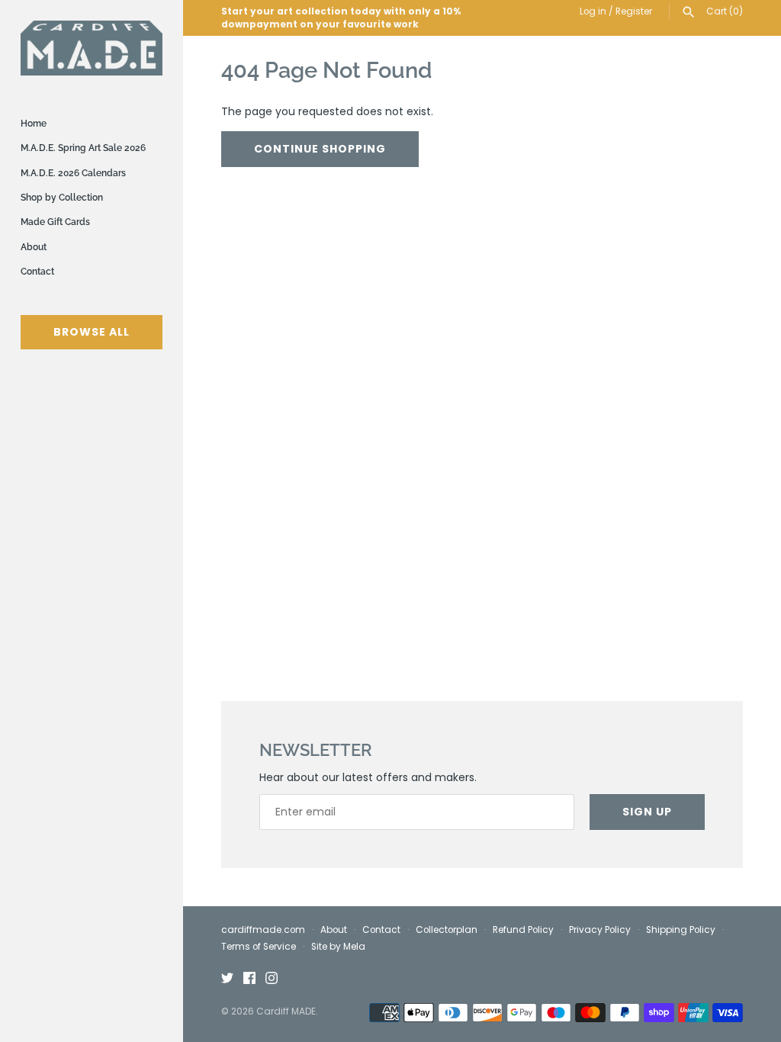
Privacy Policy (600, 930)
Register (633, 11)
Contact (37, 271)
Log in (593, 11)
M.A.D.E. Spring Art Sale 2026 (83, 148)
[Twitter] (227, 979)
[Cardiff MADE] (91, 48)
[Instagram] (271, 979)
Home (34, 123)
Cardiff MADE (286, 1011)
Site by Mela (338, 947)
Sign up (647, 811)
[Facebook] (249, 979)
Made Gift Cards (55, 222)
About (34, 247)
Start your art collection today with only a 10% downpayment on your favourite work (341, 18)
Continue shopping (320, 148)
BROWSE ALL (91, 331)
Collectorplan (446, 930)
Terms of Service (258, 947)
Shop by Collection (62, 197)
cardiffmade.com (263, 930)
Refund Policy (523, 930)
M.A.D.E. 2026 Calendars (73, 173)
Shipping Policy (680, 930)
